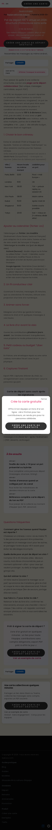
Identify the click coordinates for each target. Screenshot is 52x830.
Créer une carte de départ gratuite (26, 426)
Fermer (44, 399)
